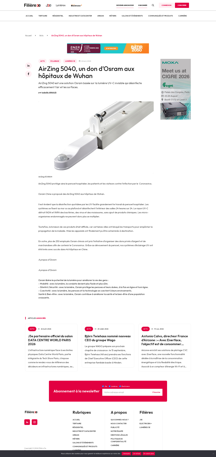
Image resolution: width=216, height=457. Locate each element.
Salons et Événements (132, 16)
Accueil (29, 16)
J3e (141, 420)
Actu (41, 36)
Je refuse (136, 453)
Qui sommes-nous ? (120, 420)
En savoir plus (149, 453)
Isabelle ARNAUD (49, 92)
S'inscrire (156, 392)
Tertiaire (42, 16)
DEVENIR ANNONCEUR (125, 5)
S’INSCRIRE (182, 5)
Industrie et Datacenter (80, 16)
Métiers (112, 16)
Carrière (182, 16)
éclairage (55, 61)
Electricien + (146, 423)
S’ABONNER (142, 5)
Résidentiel (58, 16)
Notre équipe (117, 431)
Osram (41, 194)
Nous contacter (119, 423)
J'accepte (126, 453)
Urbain (100, 16)
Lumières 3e (70, 61)
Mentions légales (119, 435)
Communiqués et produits (160, 16)
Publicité (115, 427)
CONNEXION (166, 5)
